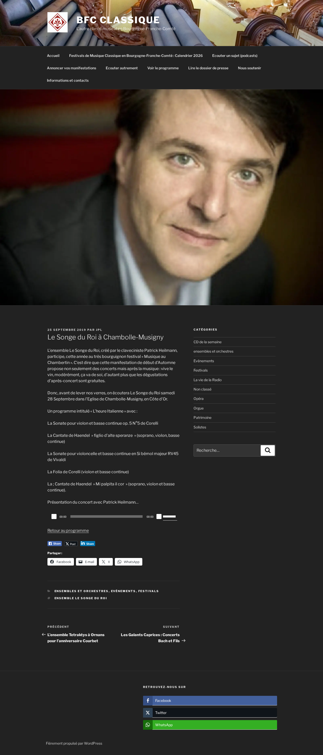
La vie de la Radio (208, 380)
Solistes (200, 427)
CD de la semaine (208, 342)
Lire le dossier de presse (208, 68)
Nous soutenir (249, 68)
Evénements (123, 591)
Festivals (148, 591)
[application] (113, 516)
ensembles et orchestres (82, 591)
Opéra (199, 398)
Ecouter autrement (122, 68)
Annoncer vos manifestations (71, 68)
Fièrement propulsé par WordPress (74, 743)
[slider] (170, 516)
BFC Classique (118, 20)
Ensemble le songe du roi (81, 598)
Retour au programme (68, 530)
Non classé (202, 389)
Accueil (53, 55)
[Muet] (159, 516)
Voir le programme (163, 68)
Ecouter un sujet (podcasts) (234, 55)
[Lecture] (54, 516)
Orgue (199, 408)
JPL (99, 330)
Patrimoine (202, 417)
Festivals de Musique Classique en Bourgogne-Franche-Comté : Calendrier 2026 (136, 55)
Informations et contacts (68, 80)
